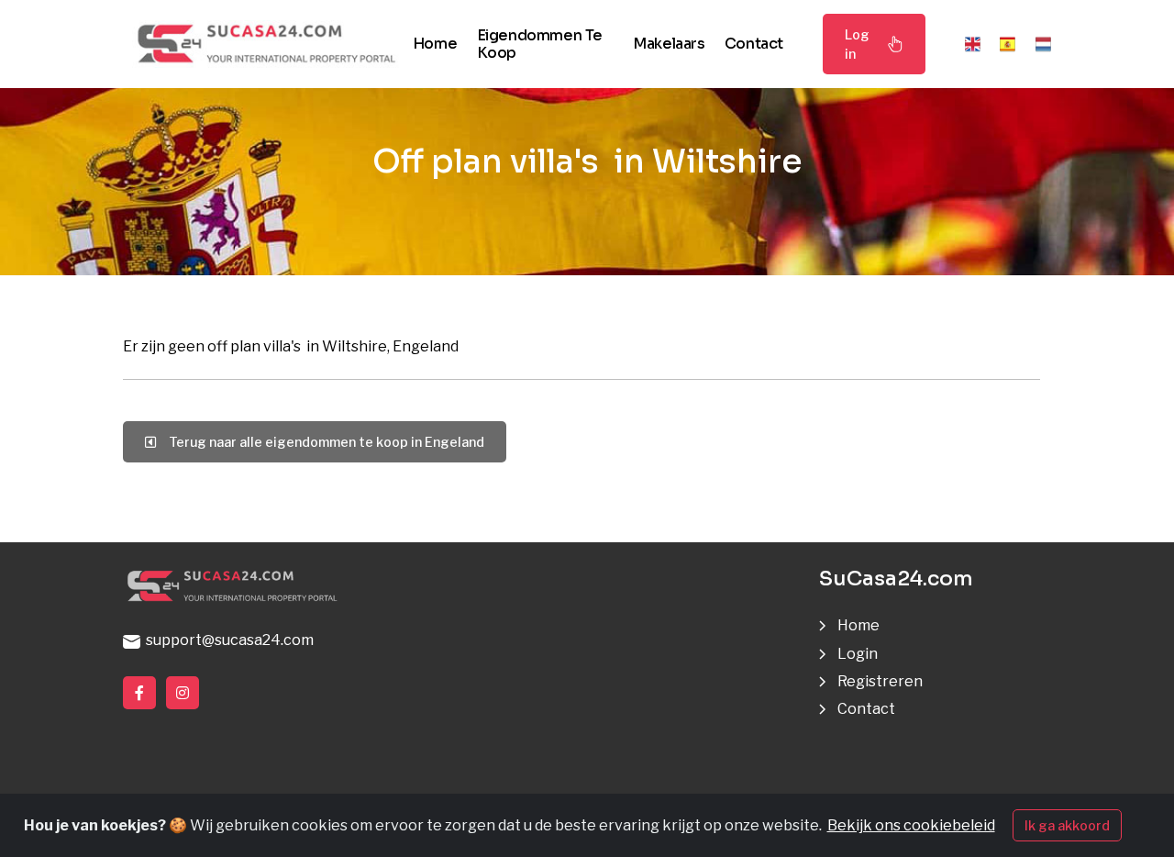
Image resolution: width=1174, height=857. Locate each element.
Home (435, 43)
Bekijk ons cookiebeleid (911, 825)
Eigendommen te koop (540, 44)
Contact (754, 43)
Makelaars (668, 43)
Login (857, 653)
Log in (857, 44)
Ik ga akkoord (1067, 825)
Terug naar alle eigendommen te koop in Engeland (323, 442)
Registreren (880, 681)
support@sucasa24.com (227, 640)
